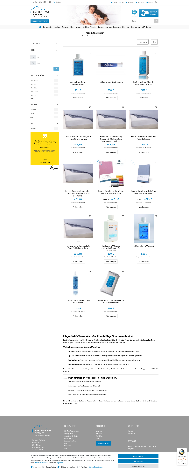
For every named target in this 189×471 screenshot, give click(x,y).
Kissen (72, 27)
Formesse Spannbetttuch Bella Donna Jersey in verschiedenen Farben (110, 192)
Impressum (131, 433)
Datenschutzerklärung (70, 441)
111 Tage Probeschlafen (71, 431)
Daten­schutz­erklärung (41, 463)
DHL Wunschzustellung (68, 467)
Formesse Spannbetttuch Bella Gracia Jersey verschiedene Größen (143, 192)
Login (97, 438)
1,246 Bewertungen (45, 162)
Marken (148, 27)
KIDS (123, 27)
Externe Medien (51, 467)
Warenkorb (99, 431)
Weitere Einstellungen (95, 467)
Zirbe (132, 27)
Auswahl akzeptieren (138, 466)
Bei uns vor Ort (47, 27)
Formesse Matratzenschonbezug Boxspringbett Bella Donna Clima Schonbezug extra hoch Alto (111, 138)
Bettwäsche (57, 27)
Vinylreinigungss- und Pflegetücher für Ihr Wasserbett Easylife (111, 301)
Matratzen (100, 27)
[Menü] (185, 449)
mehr (32, 98)
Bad (128, 27)
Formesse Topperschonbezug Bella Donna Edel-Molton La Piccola (78, 247)
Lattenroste (108, 27)
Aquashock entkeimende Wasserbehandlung (78, 83)
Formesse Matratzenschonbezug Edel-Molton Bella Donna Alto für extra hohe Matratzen (78, 193)
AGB (65, 443)
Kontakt (130, 431)
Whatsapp (58, 2)
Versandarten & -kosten (71, 436)
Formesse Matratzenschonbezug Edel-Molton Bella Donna (143, 137)
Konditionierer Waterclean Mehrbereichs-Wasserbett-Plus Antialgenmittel (111, 248)
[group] (111, 173)
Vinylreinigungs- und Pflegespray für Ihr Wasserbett (78, 301)
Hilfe (65, 448)
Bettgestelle (117, 27)
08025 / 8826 (42, 2)
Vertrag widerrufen (103, 443)
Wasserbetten (90, 36)
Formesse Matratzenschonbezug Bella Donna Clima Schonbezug (78, 137)
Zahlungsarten (68, 433)
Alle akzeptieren (138, 456)
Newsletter (67, 446)
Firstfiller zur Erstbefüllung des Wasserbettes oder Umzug (143, 83)
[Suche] (156, 21)
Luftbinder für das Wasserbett (144, 246)
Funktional (84, 467)
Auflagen (78, 27)
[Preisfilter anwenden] (56, 69)
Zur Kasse (99, 433)
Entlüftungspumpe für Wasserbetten (111, 82)
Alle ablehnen (138, 461)
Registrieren (99, 436)
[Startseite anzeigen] (41, 430)
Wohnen (137, 27)
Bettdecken (65, 27)
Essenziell (37, 467)
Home (83, 36)
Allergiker (93, 27)
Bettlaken (86, 27)
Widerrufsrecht (68, 438)
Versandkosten (82, 93)
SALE (143, 27)
